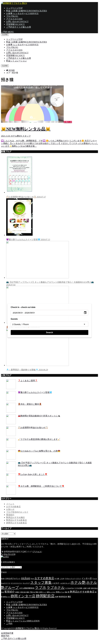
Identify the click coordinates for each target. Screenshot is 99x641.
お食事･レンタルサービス (22, 13)
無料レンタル (51, 592)
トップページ (14, 8)
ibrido (3, 578)
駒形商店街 (63, 597)
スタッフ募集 (41, 582)
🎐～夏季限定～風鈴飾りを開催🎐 (27, 370)
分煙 (88, 588)
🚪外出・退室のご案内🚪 (30, 404)
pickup (25, 578)
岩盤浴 (17, 592)
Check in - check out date (23, 306)
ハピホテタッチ (65, 583)
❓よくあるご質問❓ (28, 381)
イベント (10, 504)
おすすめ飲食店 (13, 507)
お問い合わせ (17, 21)
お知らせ (10, 509)
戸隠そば (32, 592)
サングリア (26, 583)
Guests (14, 318)
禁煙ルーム (60, 592)
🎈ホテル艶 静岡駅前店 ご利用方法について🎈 (41, 486)
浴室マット (42, 592)
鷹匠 (69, 597)
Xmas (32, 578)
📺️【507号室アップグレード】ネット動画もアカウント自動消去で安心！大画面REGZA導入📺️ (50, 283)
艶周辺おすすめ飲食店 (16, 520)
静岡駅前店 (45, 596)
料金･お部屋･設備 (26, 11)
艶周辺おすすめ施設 (15, 517)
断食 (37, 592)
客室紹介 (10, 515)
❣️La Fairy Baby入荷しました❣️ (32, 474)
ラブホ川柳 (78, 588)
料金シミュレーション (16, 61)
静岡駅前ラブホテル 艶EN (27, 628)
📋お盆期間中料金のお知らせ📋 (26, 197)
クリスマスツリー (16, 583)
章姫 (66, 592)
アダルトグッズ (70, 578)
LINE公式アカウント (13, 578)
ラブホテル (56, 587)
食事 (56, 597)
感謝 (27, 592)
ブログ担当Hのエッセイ (17, 512)
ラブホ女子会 (69, 588)
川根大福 (23, 592)
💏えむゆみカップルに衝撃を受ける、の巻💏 (39, 451)
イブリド (78, 578)
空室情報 (15, 24)
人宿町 (84, 588)
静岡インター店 (23, 596)
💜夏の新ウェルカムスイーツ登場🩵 (28, 239)
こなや (62, 578)
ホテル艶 (78, 582)
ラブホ (40, 587)
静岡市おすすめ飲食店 (16, 523)
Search (49, 332)
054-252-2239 (9, 554)
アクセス (14, 19)
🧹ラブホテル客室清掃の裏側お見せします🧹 (39, 439)
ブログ (12, 16)
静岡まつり (6, 596)
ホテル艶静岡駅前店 (26, 588)
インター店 (86, 578)
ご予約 (18, 27)
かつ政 (57, 578)
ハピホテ (55, 583)
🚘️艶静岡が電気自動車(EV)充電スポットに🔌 (39, 416)
